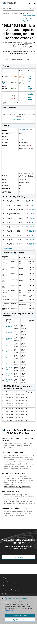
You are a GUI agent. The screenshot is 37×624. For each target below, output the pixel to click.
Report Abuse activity (18, 119)
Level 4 (13, 98)
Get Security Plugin (30, 88)
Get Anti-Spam (18, 557)
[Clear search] (30, 9)
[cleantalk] (9, 3)
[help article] (4, 83)
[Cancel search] (30, 3)
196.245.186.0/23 (28, 131)
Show (7, 248)
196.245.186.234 (9, 356)
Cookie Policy (9, 610)
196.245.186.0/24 (24, 129)
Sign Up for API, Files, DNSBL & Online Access (31, 96)
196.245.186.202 (9, 350)
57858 (21, 139)
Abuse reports (17, 59)
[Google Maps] (20, 149)
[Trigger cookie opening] (3, 598)
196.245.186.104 (9, 374)
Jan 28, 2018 (28, 42)
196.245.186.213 (9, 380)
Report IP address (28, 21)
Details (29, 59)
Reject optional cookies (20, 620)
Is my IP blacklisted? (29, 15)
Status (6, 59)
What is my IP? (27, 18)
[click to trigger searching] (33, 9)
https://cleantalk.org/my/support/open (17, 487)
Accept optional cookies (20, 615)
